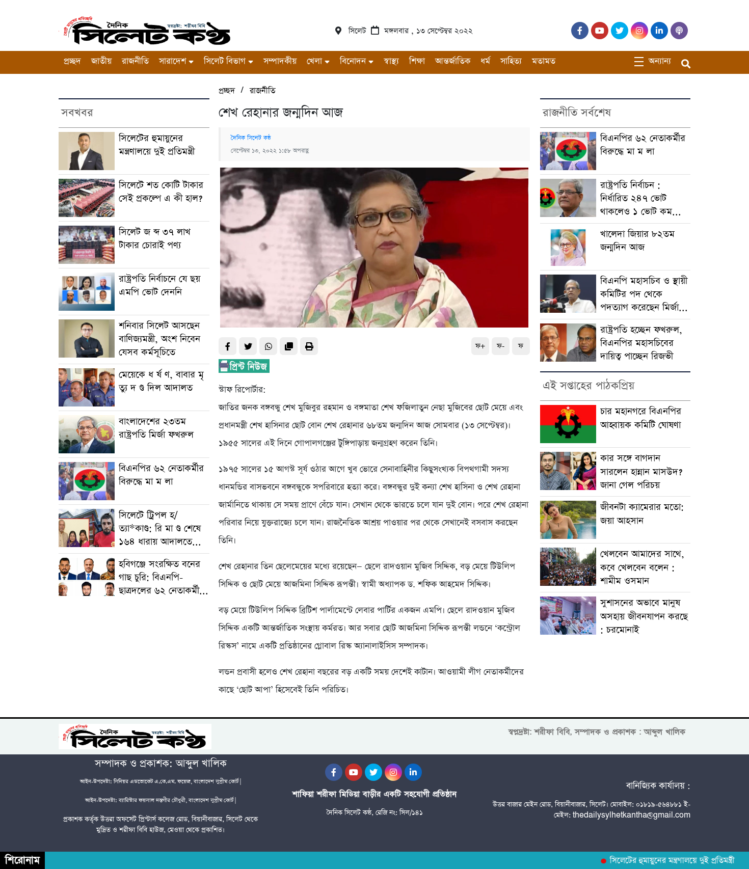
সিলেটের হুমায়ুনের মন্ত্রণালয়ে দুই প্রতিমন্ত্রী (157, 145)
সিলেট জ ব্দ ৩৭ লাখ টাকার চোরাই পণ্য (155, 239)
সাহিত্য (511, 61)
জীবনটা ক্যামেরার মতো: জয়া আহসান (642, 514)
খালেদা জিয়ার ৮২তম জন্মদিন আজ (637, 241)
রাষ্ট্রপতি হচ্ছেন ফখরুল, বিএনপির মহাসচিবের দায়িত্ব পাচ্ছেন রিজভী (641, 343)
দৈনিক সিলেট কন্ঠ (251, 138)
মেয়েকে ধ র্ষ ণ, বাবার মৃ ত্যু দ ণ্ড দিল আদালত (161, 381)
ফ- (500, 346)
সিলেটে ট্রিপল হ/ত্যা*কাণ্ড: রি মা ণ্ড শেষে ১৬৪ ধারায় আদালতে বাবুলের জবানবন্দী (160, 529)
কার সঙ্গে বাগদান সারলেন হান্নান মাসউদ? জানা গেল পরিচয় (641, 472)
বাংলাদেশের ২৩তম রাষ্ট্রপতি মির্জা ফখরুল (156, 428)
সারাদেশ (172, 61)
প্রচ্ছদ (72, 61)
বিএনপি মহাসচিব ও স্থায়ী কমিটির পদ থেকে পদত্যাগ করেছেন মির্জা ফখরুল (643, 295)
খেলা (314, 61)
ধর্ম (485, 61)
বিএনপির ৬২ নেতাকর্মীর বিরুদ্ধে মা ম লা (161, 475)
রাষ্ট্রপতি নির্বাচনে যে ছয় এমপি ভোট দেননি (159, 285)
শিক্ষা (417, 61)
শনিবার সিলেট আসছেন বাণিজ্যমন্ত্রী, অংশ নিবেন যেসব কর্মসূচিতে (159, 339)
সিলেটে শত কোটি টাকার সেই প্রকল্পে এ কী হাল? (161, 192)
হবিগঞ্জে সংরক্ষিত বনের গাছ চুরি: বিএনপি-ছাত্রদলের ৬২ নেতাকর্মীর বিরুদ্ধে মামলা (161, 578)
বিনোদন (353, 61)
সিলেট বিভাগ (225, 61)
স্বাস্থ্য (391, 61)
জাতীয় (101, 61)
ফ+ (480, 346)
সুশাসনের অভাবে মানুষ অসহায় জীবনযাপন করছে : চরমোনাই (644, 616)
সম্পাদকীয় (280, 61)
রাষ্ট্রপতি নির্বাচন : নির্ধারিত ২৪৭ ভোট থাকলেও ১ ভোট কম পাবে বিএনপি (636, 199)
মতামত (543, 61)
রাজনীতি (135, 61)
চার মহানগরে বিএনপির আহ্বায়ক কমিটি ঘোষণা (640, 418)
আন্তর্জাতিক (452, 61)
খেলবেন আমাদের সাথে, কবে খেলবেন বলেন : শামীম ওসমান (642, 567)
